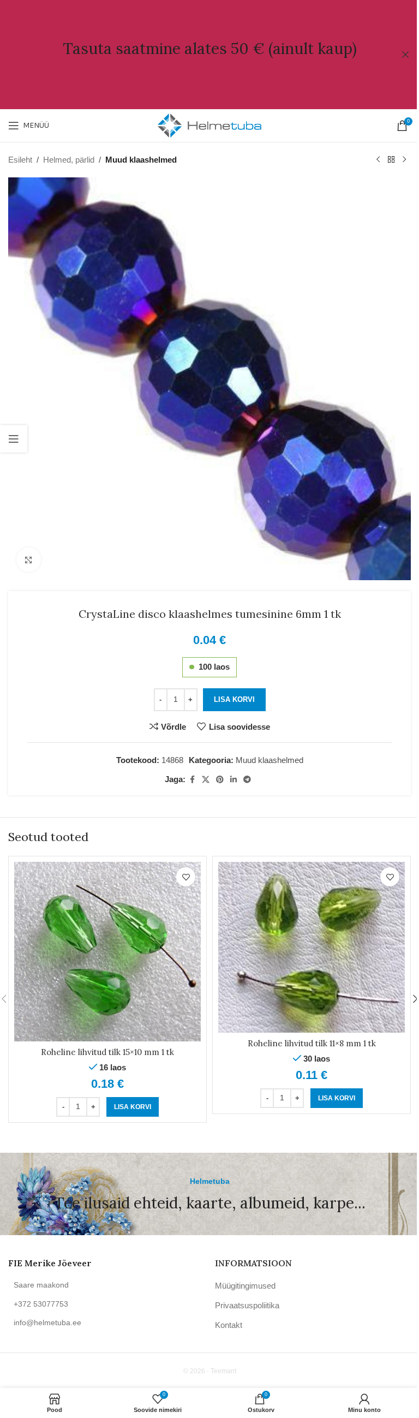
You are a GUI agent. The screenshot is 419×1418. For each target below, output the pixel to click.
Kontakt (228, 1325)
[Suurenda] (28, 559)
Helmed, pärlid (68, 159)
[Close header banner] (405, 54)
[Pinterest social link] (220, 779)
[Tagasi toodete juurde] (391, 159)
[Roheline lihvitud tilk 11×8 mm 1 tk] (311, 947)
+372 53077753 (41, 1304)
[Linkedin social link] (233, 779)
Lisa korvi (234, 699)
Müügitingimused (245, 1285)
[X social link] (206, 779)
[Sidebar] (13, 438)
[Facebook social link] (192, 779)
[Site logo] (209, 124)
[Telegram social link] (247, 779)
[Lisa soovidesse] (185, 876)
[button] (132, 1107)
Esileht (20, 159)
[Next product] (404, 159)
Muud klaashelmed (141, 159)
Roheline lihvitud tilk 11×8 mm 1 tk (312, 1043)
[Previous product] (378, 159)
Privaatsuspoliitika (247, 1305)
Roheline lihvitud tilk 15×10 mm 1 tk (107, 1052)
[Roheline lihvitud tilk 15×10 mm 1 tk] (107, 951)
